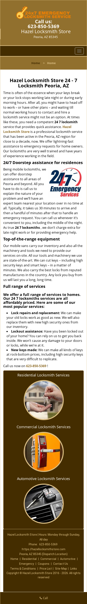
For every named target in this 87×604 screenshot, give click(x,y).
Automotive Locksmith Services (43, 478)
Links (73, 568)
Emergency (26, 563)
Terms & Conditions (23, 568)
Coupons (43, 563)
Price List (46, 568)
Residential (29, 559)
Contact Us (60, 563)
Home (35, 63)
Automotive (67, 559)
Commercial (48, 559)
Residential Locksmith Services (43, 375)
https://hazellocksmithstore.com (43, 549)
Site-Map (61, 568)
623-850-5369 (43, 26)
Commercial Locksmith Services (44, 426)
